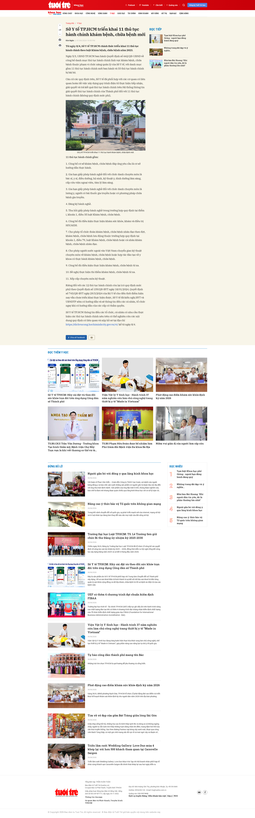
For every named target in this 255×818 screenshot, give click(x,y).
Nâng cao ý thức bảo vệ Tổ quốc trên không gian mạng (124, 504)
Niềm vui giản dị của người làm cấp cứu (180, 443)
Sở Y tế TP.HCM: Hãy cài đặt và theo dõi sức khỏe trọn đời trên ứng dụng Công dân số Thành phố (73, 398)
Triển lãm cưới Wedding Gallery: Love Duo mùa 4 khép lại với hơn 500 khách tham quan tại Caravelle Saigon (123, 749)
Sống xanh (102, 13)
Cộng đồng (184, 13)
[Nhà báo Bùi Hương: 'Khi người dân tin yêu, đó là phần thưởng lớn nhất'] (156, 63)
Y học (112, 13)
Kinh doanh (143, 13)
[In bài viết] (91, 337)
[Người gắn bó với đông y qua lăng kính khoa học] (66, 484)
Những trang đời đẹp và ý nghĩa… (176, 49)
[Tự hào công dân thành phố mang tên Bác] (66, 665)
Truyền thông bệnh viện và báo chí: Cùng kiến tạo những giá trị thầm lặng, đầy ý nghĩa (121, 810)
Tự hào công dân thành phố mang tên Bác (116, 655)
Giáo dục (121, 13)
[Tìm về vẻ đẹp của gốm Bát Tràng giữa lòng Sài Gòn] (66, 726)
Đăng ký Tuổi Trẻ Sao (197, 5)
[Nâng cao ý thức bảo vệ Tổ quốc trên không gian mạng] (66, 514)
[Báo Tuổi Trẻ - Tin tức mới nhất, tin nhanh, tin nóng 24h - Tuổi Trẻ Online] (59, 5)
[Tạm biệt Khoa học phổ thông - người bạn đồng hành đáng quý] (156, 38)
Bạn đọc (173, 13)
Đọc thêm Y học (58, 352)
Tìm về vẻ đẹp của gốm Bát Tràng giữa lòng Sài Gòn (122, 715)
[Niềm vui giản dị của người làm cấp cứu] (181, 423)
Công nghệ (90, 13)
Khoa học (79, 13)
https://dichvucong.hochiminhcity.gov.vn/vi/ (92, 324)
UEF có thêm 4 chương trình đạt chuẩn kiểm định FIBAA (121, 596)
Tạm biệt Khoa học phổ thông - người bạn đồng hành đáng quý (175, 38)
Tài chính (132, 13)
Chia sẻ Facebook (77, 337)
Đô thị (164, 13)
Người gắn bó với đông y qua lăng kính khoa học (121, 473)
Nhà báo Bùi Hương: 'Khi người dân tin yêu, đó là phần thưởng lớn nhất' (175, 63)
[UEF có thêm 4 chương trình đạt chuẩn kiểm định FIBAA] (66, 605)
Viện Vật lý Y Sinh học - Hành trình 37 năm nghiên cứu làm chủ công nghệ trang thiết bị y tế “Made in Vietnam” (127, 398)
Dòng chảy (67, 13)
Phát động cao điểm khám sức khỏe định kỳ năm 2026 (180, 396)
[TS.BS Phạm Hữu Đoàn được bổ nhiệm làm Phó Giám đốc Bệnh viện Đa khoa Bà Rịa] (127, 423)
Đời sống (155, 13)
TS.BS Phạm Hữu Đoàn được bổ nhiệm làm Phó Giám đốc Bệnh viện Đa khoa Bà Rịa (127, 445)
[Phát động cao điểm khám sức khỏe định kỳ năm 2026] (181, 375)
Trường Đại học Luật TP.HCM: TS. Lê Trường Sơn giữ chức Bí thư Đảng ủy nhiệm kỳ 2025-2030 (122, 535)
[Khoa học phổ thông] (78, 5)
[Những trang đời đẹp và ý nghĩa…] (156, 51)
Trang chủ (70, 23)
